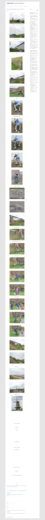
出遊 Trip (23, 485)
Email (7, 505)
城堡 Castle (8, 486)
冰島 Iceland (16, 6)
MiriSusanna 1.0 (20, 6)
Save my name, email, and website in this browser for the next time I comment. (16, 510)
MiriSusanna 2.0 (25, 6)
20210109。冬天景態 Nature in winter (33, 64)
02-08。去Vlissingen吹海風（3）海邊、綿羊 (12, 490)
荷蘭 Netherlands (17, 485)
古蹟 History (25, 485)
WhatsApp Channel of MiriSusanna (34, 13)
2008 (21, 485)
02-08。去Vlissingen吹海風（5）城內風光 (22, 490)
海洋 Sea (10, 486)
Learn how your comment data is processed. (20, 513)
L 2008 (14, 485)
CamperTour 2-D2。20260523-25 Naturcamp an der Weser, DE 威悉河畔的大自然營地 (34, 25)
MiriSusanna (15, 486)
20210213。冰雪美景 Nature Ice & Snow (34, 61)
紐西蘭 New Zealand (11, 6)
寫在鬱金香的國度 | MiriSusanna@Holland (15, 3)
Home (7, 6)
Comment (8, 495)
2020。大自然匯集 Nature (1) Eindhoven (34, 68)
